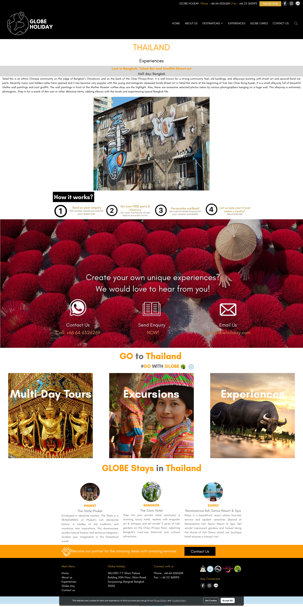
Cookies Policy (179, 600)
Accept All (228, 600)
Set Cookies (211, 600)
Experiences (69, 581)
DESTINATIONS (211, 23)
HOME (176, 23)
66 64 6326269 (221, 3)
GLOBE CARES (259, 23)
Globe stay (68, 586)
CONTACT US (281, 23)
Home (65, 573)
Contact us (68, 590)
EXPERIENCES (236, 23)
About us (67, 577)
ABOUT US (191, 23)
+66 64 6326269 (173, 573)
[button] (296, 23)
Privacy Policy (160, 600)
